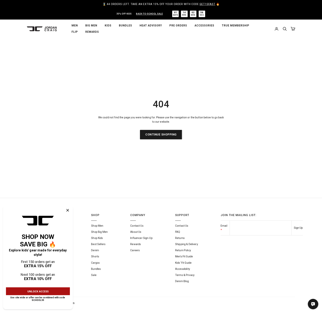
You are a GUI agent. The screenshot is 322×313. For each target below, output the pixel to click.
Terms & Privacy (185, 275)
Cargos (95, 262)
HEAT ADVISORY (151, 25)
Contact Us (136, 225)
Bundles (96, 268)
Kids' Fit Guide (183, 262)
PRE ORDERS (178, 25)
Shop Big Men (99, 231)
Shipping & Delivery (186, 244)
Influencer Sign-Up (141, 238)
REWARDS (92, 31)
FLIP (75, 31)
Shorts (95, 256)
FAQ (177, 231)
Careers (135, 250)
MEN (75, 25)
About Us (135, 231)
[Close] (67, 210)
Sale (94, 275)
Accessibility (182, 268)
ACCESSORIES (204, 25)
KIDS (108, 25)
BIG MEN (91, 25)
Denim (95, 250)
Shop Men (97, 225)
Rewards (135, 244)
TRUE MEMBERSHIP (235, 25)
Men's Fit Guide (184, 256)
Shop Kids (97, 238)
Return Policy (183, 250)
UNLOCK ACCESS (38, 291)
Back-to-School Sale (149, 13)
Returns (180, 238)
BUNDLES (125, 25)
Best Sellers (98, 244)
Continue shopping (161, 134)
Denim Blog (182, 281)
